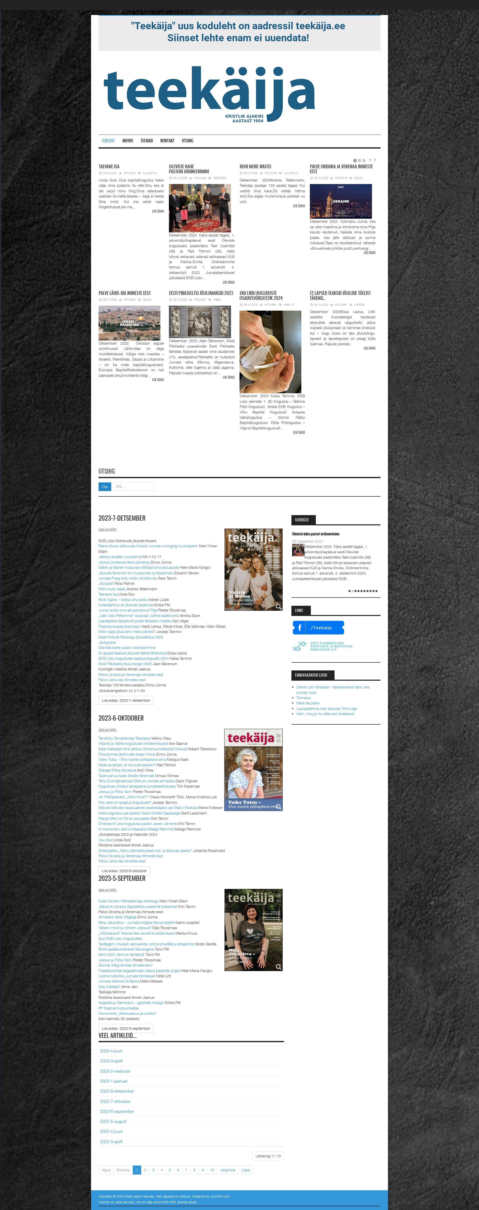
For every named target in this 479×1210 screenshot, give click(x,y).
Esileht (108, 141)
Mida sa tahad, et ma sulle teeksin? (127, 765)
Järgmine (228, 1170)
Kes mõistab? (110, 986)
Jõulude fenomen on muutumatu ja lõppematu (136, 573)
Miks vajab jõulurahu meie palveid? (127, 631)
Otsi (105, 486)
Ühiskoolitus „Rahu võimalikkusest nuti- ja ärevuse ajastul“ (145, 850)
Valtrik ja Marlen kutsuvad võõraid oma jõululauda (139, 567)
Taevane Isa (108, 594)
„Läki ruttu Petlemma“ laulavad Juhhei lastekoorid (139, 615)
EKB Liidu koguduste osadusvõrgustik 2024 (134, 658)
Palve (358, 178)
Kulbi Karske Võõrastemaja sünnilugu (129, 901)
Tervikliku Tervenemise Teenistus (124, 738)
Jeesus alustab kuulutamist (120, 556)
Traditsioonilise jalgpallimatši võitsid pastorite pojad (139, 970)
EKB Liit (289, 304)
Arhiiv (127, 141)
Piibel (217, 299)
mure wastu (255, 167)
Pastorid (220, 178)
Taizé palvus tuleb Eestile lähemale (126, 775)
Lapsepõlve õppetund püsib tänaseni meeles (135, 620)
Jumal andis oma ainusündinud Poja (128, 610)
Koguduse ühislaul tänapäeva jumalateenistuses (137, 786)
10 (212, 1170)
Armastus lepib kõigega (117, 917)
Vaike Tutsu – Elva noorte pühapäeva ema (132, 759)
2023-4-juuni (111, 1050)
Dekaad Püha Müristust (117, 770)
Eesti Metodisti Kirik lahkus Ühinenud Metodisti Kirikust (143, 749)
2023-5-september (122, 879)
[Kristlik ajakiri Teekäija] (210, 93)
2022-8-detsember (117, 1091)
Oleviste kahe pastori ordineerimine (127, 647)
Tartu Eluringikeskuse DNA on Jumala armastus (137, 781)
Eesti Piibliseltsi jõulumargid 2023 (125, 663)
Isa (109, 167)
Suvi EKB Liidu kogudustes (120, 938)
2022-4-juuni (111, 1131)
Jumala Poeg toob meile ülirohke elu (128, 578)
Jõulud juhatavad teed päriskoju (124, 562)
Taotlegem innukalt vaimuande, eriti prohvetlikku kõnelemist (146, 944)
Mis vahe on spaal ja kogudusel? (125, 802)
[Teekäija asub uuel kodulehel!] (238, 31)
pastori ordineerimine (189, 169)
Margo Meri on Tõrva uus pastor (124, 818)
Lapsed (360, 304)
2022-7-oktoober (115, 1101)
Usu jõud (106, 839)
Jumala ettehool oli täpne (119, 981)
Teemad (147, 141)
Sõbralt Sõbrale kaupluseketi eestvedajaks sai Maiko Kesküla (148, 807)
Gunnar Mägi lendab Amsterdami (125, 965)
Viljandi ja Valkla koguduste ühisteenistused (133, 743)
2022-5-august (113, 1121)
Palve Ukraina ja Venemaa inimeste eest (131, 674)
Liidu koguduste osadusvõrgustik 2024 (261, 296)
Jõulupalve (107, 642)
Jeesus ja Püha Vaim (115, 791)
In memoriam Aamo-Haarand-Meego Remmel (137, 829)
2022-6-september (117, 1111)
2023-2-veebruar (115, 1071)
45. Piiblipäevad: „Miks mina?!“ (124, 797)
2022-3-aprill (111, 1141)
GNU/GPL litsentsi (175, 1202)
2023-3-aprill (111, 1060)
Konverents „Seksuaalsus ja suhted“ (128, 1013)
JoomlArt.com (220, 1196)
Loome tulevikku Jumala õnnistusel (127, 976)
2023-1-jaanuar (113, 1081)
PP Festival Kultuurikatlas (119, 1008)
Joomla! (104, 1202)
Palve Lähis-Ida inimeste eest (122, 679)
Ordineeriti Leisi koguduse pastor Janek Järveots (138, 823)
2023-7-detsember (122, 518)
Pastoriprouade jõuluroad (119, 626)
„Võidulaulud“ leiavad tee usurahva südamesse (136, 933)
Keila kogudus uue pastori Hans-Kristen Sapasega (139, 813)
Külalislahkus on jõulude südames (126, 605)
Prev (370, 159)
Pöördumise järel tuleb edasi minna (127, 754)
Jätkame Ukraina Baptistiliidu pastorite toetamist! (138, 906)
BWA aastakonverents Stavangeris (126, 949)
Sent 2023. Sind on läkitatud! (122, 954)
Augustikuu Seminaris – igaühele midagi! (131, 1002)
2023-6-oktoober (121, 718)
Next (375, 159)
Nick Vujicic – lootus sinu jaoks (123, 599)
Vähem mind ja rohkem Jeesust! (125, 927)
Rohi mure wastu (112, 589)
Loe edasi (158, 211)
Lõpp (246, 1170)
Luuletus (150, 173)
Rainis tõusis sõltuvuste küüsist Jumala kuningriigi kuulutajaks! (148, 546)
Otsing (187, 141)
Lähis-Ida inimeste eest (125, 293)
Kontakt (167, 141)
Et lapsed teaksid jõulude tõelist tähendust (132, 653)
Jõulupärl (106, 583)
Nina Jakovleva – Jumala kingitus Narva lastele (136, 922)
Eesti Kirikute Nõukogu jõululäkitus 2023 (131, 637)
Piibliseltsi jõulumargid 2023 (201, 293)
